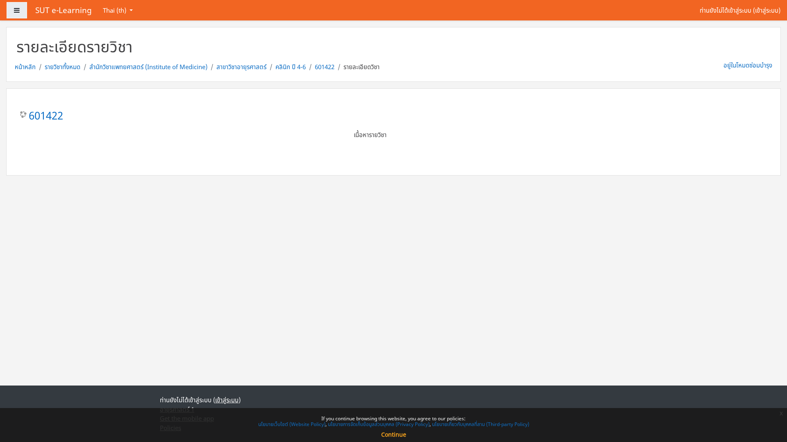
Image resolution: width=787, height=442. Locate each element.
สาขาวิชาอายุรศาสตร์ (241, 67)
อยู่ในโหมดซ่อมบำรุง (747, 65)
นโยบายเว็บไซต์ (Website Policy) (291, 424)
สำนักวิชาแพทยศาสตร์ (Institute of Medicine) (148, 67)
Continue (393, 434)
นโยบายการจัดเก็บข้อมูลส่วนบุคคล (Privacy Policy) (379, 424)
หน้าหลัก (25, 67)
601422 (324, 67)
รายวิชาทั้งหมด (62, 67)
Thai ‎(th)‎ (115, 10)
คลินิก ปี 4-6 (290, 67)
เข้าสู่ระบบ (766, 10)
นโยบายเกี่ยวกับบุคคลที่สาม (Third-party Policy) (480, 424)
